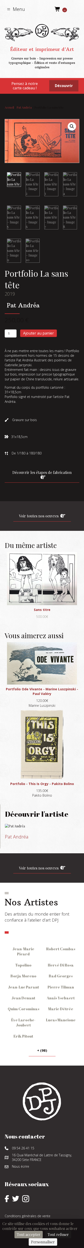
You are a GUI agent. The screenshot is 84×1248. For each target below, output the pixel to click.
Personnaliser (43, 1241)
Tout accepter (28, 1234)
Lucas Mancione (61, 1020)
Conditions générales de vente (27, 1216)
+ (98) (42, 1050)
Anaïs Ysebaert (61, 998)
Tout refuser (58, 1234)
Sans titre (42, 609)
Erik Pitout (23, 1036)
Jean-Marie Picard (23, 951)
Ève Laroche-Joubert (23, 1022)
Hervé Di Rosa (61, 965)
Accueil (9, 107)
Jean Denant (23, 998)
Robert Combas (60, 948)
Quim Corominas (23, 1008)
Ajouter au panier (38, 333)
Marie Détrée (60, 1008)
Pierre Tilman (61, 987)
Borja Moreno (23, 976)
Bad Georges (61, 976)
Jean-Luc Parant (23, 987)
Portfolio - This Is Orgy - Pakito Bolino (42, 784)
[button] (16, 9)
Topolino (23, 965)
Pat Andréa (24, 107)
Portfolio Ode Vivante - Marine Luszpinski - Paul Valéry (42, 691)
